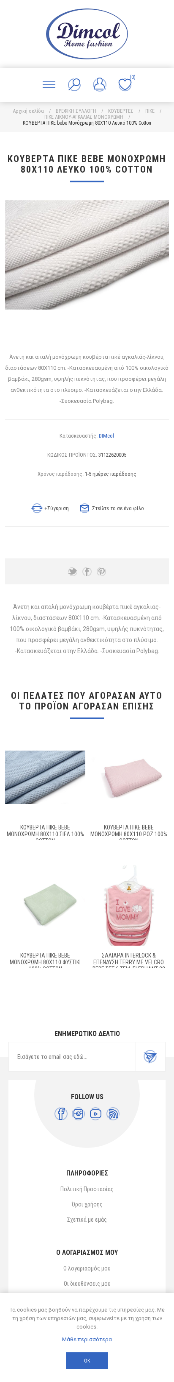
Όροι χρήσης (87, 1204)
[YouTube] (95, 1113)
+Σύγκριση (56, 508)
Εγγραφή (150, 1056)
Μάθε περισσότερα (87, 1339)
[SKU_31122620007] (45, 905)
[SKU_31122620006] (129, 777)
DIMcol (106, 436)
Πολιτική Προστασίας (87, 1189)
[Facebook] (61, 1113)
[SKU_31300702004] (129, 905)
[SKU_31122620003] (45, 777)
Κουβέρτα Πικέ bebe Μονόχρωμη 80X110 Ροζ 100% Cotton (128, 834)
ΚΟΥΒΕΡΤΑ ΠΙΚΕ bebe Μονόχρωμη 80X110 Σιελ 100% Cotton (45, 834)
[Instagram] (78, 1113)
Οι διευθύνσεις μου (87, 1283)
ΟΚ (87, 1361)
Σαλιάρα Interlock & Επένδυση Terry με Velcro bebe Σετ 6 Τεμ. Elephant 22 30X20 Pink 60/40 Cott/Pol (128, 965)
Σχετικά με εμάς (87, 1219)
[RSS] (113, 1113)
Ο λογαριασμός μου (87, 1268)
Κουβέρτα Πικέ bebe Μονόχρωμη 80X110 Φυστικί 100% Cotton (45, 962)
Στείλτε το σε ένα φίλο (118, 508)
